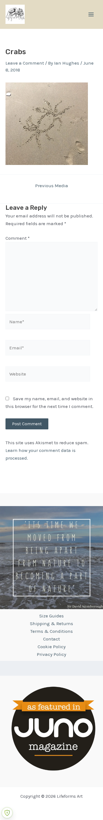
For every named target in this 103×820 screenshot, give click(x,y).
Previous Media (51, 185)
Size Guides (51, 616)
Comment (17, 238)
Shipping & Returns (51, 623)
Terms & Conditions (51, 631)
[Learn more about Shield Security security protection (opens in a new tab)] (7, 813)
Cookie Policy (52, 646)
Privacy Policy (51, 654)
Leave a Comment (24, 63)
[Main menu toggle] (91, 14)
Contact (51, 639)
